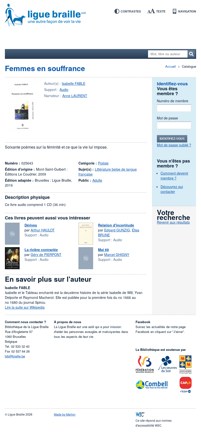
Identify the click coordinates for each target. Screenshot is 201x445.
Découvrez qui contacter (172, 189)
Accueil (170, 66)
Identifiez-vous (172, 138)
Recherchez (191, 54)
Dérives (31, 225)
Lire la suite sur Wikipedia (25, 307)
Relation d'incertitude (116, 225)
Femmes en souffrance (45, 68)
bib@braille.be (15, 356)
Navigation (187, 11)
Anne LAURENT (74, 95)
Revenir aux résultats (173, 222)
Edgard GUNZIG (117, 230)
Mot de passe (167, 117)
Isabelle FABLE (73, 83)
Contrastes (131, 11)
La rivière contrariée (41, 249)
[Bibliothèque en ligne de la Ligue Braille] (100, 15)
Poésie (103, 163)
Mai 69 (103, 249)
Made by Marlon (64, 414)
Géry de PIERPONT (46, 254)
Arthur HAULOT (43, 230)
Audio (64, 89)
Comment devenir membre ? (174, 175)
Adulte (97, 180)
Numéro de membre (172, 100)
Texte (160, 11)
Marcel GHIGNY (116, 254)
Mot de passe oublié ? (174, 144)
